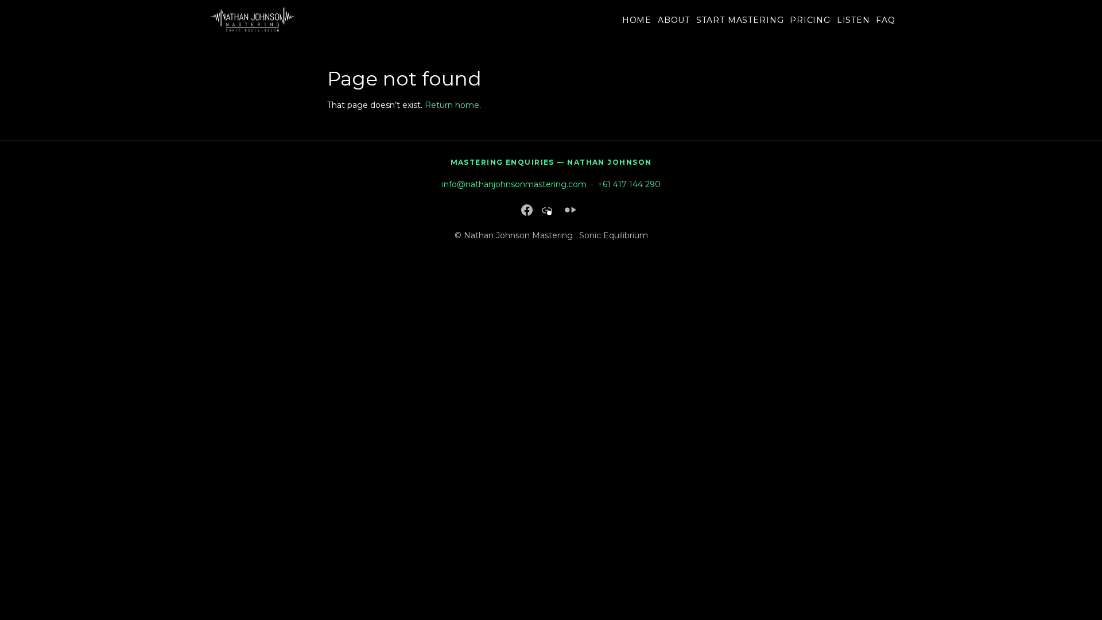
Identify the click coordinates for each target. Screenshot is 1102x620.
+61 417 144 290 (629, 184)
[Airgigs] (571, 210)
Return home (452, 105)
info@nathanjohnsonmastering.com (514, 184)
